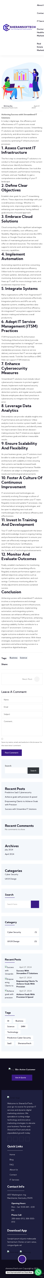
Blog (11, 1159)
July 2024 (9, 849)
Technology (12, 1032)
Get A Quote (20, 1078)
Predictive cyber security (19, 1038)
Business (13, 658)
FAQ (12, 1164)
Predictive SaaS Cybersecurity (18, 792)
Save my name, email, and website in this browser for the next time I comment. (21, 744)
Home (12, 1154)
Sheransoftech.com (9, 108)
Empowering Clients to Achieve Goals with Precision (27, 984)
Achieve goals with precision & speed (21, 797)
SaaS (9, 1043)
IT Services (14, 1180)
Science (23, 658)
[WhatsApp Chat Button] (38, 1272)
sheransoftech (24, 1043)
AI (8, 1021)
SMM (23, 1026)
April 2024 (9, 854)
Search (8, 766)
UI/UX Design (10, 879)
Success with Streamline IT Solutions (20, 809)
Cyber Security (11, 874)
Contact (13, 1175)
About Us (14, 1169)
